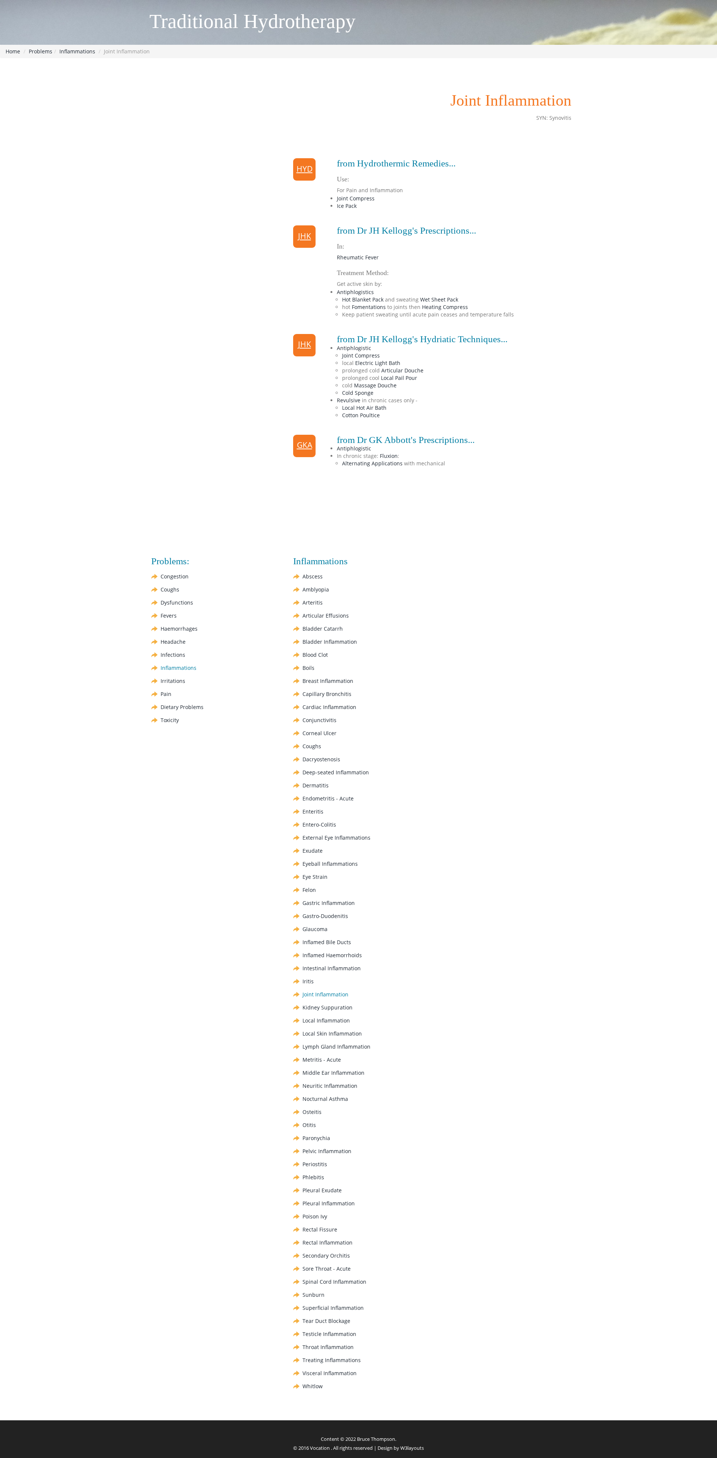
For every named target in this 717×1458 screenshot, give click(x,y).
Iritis (308, 981)
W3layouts (412, 1448)
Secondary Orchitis (326, 1255)
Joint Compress (356, 198)
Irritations (173, 680)
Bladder (322, 628)
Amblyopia (315, 589)
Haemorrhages (179, 628)
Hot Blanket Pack (363, 299)
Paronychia (316, 1138)
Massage (375, 385)
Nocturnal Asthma (325, 1098)
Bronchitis (326, 693)
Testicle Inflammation (329, 1333)
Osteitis (312, 1111)
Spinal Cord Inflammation (334, 1281)
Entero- (319, 824)
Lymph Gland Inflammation (336, 1046)
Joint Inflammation (325, 994)
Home (13, 51)
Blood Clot (315, 654)
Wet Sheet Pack (439, 299)
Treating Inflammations (331, 1360)
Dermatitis (315, 785)
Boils (308, 667)
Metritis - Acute (321, 1059)
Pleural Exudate (322, 1190)
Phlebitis (313, 1177)
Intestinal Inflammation (331, 968)
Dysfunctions (177, 602)
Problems (40, 51)
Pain (166, 693)
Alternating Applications (372, 463)
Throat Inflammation (328, 1347)
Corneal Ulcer (319, 733)
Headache (173, 641)
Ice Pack (347, 205)
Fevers (169, 615)
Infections (173, 654)
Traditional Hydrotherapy (252, 21)
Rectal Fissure (319, 1229)
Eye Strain (315, 876)
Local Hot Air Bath (364, 407)
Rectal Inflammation (327, 1242)
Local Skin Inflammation (332, 1033)
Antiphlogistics (355, 292)
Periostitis (314, 1164)
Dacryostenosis (321, 759)
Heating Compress (445, 306)
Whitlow (312, 1386)
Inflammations (77, 51)
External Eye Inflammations (336, 837)
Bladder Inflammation (329, 641)
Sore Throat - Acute (326, 1268)
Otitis (309, 1124)
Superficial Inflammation (333, 1307)
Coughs (170, 589)
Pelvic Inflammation (326, 1151)
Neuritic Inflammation (329, 1085)
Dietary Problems (182, 707)
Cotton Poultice (361, 415)
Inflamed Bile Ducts (326, 942)
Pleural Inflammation (328, 1203)
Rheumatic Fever (358, 257)
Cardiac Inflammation (329, 707)
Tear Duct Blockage (326, 1320)
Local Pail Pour (399, 377)
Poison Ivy (314, 1216)
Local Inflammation (326, 1020)
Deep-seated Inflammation (335, 772)
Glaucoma (315, 929)
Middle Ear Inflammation (333, 1072)
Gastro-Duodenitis (325, 916)
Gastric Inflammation (328, 902)
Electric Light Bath (377, 362)
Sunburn (313, 1294)
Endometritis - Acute (328, 798)
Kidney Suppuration (327, 1007)
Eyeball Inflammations (330, 863)
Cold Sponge (357, 392)
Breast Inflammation (327, 680)
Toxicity (170, 720)
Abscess (312, 576)
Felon (309, 889)
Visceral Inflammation (329, 1373)
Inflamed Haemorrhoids (332, 955)
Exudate (312, 850)
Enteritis (312, 811)
